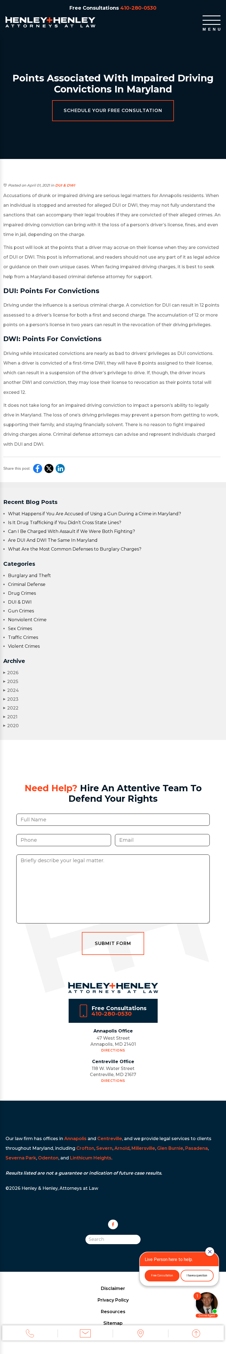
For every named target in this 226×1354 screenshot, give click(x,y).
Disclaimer (113, 1288)
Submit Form (113, 943)
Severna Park (21, 1158)
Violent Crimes (24, 646)
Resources (113, 1311)
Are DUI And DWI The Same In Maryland (53, 540)
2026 (10, 672)
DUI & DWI (65, 185)
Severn (104, 1148)
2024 (11, 690)
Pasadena (196, 1148)
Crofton (85, 1148)
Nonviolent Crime (27, 619)
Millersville (143, 1148)
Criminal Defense (26, 584)
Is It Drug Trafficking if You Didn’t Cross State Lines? (64, 522)
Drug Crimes (22, 593)
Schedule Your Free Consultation (113, 110)
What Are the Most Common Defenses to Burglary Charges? (74, 549)
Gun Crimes (21, 611)
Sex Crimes (20, 628)
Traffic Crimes (23, 637)
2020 (11, 725)
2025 (10, 681)
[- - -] (211, 20)
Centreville (109, 1138)
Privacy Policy (113, 1300)
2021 (10, 717)
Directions (113, 1050)
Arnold (122, 1148)
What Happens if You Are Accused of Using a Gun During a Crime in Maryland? (94, 513)
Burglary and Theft (29, 575)
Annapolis (75, 1138)
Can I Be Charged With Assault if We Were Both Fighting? (71, 531)
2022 (10, 708)
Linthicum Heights (90, 1158)
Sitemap (113, 1323)
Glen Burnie (170, 1148)
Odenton (48, 1158)
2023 (10, 699)
